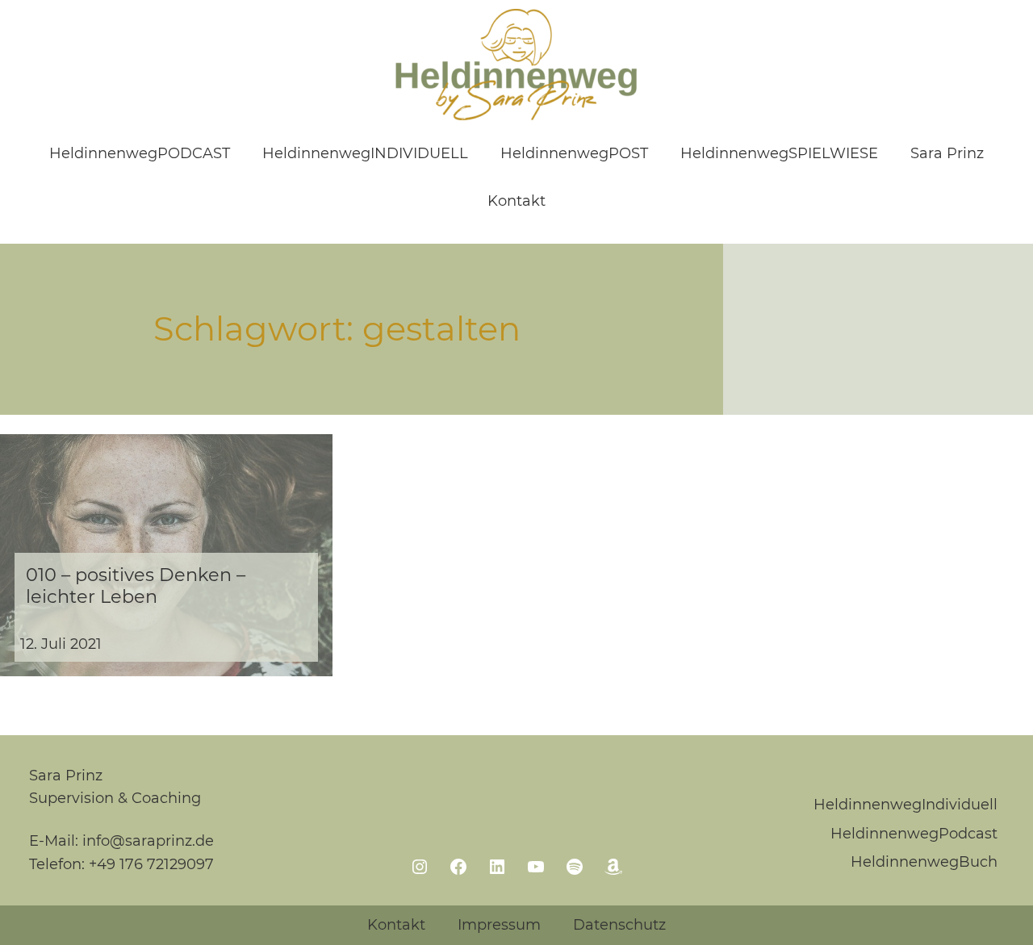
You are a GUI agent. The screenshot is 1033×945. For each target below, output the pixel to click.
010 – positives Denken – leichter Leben (135, 586)
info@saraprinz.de (148, 841)
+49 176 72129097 (151, 864)
